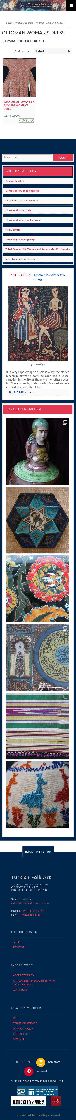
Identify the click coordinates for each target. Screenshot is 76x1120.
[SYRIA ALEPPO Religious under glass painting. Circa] (37, 657)
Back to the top (38, 851)
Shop (8, 22)
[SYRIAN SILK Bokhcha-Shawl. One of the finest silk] (37, 726)
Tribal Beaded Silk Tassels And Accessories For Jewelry (37, 249)
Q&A (15, 1018)
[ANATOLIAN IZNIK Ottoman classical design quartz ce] (37, 588)
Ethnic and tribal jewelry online (23, 220)
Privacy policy (23, 1028)
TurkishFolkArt (26, 1115)
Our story (20, 990)
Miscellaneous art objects (20, 259)
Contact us (20, 1034)
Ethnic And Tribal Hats (18, 210)
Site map (19, 1039)
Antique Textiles (14, 180)
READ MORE (21, 392)
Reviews (18, 947)
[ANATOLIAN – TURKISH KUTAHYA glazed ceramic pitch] (37, 451)
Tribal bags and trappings (20, 239)
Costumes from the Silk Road (22, 200)
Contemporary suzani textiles (22, 190)
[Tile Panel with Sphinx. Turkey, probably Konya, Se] (37, 520)
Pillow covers (12, 229)
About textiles (23, 975)
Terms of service (25, 1023)
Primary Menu (71, 5)
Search (62, 158)
